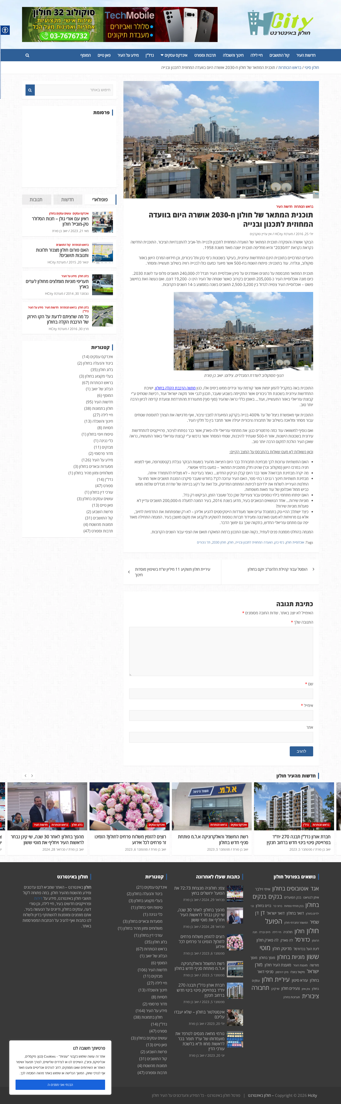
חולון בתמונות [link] (102, 408)
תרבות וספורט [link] (205, 55)
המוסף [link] (85, 55)
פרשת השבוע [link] (102, 511)
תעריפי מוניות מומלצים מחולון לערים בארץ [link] (57, 284)
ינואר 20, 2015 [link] (79, 262)
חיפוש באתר (30, 90)
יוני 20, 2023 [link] (216, 1055)
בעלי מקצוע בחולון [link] (99, 376)
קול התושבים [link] (280, 55)
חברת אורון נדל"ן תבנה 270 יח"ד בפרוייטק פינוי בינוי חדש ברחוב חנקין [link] (216, 839)
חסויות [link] (108, 427)
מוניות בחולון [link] (291, 957)
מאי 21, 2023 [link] (80, 231)
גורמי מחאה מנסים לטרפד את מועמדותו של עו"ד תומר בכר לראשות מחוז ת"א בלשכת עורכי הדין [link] (200, 1041)
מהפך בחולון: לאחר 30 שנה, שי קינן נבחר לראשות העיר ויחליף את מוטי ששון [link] (201, 915)
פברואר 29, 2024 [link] (213, 899)
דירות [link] (38, 898)
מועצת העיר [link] (300, 965)
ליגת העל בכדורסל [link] (306, 948)
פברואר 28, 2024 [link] (213, 926)
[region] (60, 1067)
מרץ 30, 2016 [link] (79, 329)
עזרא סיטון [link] (300, 980)
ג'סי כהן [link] (279, 542)
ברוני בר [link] (277, 906)
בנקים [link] (275, 896)
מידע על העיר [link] (128, 55)
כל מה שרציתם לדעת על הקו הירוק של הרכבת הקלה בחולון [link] (58, 319)
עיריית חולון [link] (276, 979)
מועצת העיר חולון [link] (278, 965)
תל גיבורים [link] (203, 542)
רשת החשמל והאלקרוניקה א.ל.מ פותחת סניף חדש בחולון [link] (131, 839)
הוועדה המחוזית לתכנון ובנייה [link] (254, 542)
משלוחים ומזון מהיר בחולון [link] (93, 473)
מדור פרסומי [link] (103, 453)
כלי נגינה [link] (106, 440)
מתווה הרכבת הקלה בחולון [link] (175, 388)
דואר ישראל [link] (276, 913)
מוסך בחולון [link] (267, 957)
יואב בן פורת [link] (60, 231)
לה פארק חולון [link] (267, 940)
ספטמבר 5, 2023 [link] (136, 849)
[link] (280, 13)
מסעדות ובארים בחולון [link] (96, 466)
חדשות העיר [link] (305, 55)
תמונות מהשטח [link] (101, 524)
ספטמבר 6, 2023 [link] (54, 849)
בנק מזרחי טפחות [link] (293, 906)
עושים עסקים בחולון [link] (60, 213)
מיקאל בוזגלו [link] (297, 972)
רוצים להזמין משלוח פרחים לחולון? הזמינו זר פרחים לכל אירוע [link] (48, 839)
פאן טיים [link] (104, 55)
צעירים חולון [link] (290, 988)
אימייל (307, 705)
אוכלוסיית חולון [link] (295, 542)
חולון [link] (231, 542)
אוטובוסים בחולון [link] (290, 888)
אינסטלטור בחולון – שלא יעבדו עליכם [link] (297, 837)
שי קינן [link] (275, 989)
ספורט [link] (108, 485)
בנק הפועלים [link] (292, 897)
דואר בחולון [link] (295, 913)
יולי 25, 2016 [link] (304, 234)
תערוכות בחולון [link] (291, 997)
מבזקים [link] (107, 447)
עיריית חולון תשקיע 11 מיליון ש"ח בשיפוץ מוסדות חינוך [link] (172, 572)
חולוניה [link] (288, 932)
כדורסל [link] (302, 939)
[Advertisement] (69, 151)
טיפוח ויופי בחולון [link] (100, 434)
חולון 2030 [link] (219, 542)
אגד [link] (315, 888)
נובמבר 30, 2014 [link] (77, 293)
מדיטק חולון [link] (282, 948)
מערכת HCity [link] (284, 234)
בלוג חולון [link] (83, 276)
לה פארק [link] (286, 940)
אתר (309, 727)
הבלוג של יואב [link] (102, 389)
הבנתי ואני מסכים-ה (60, 1084)
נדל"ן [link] (150, 55)
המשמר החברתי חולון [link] (296, 923)
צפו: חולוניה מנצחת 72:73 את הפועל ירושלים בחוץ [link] (199, 890)
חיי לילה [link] (257, 55)
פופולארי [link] (100, 199)
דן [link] (263, 912)
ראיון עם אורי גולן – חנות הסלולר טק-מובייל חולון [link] (60, 221)
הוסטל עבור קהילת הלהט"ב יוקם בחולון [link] (277, 569)
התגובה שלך (302, 622)
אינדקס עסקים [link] (176, 55)
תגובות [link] (36, 199)
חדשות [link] (67, 199)
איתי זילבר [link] (262, 889)
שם (309, 683)
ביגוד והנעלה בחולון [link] (98, 363)
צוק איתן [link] (306, 989)
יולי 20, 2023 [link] (303, 844)
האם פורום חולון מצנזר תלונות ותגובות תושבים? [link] (62, 252)
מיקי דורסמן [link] (282, 972)
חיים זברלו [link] (264, 932)
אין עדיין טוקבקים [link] (261, 234)
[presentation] (25, 776)
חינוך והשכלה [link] (233, 55)
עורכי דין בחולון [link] (101, 492)
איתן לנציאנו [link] (311, 897)
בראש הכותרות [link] (303, 206)
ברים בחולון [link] (263, 905)
